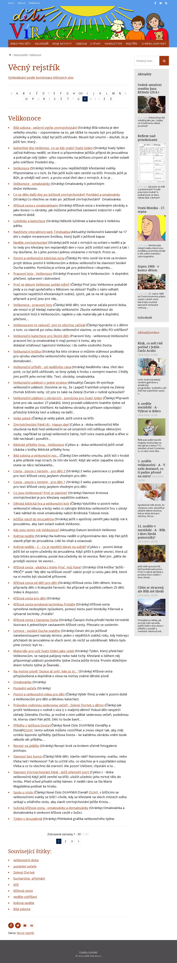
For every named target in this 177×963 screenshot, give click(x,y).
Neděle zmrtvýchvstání (30, 242)
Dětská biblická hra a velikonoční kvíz (41, 503)
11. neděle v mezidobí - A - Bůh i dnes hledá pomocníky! (151, 531)
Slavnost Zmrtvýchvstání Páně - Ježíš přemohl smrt (51, 772)
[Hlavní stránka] (10, 54)
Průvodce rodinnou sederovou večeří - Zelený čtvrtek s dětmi (58, 705)
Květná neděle (23, 536)
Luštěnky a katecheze (29, 221)
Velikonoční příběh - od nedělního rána (42, 367)
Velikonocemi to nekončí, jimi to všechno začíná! (49, 325)
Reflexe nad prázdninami (147, 138)
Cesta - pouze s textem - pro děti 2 (39, 471)
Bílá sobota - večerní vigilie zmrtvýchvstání (45, 127)
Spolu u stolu (23, 792)
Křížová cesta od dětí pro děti (35, 583)
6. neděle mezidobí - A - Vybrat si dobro (149, 407)
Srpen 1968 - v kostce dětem (148, 268)
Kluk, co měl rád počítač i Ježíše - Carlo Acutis (150, 347)
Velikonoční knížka (27, 351)
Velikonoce (35, 54)
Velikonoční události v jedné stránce (40, 382)
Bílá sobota (21, 909)
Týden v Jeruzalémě (27, 819)
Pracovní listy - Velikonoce (32, 274)
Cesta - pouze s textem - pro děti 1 (39, 482)
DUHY (28, 730)
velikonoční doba (26, 860)
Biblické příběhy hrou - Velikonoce (38, 445)
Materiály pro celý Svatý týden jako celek (43, 651)
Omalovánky (22, 682)
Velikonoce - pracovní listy (32, 305)
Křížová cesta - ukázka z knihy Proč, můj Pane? (47, 567)
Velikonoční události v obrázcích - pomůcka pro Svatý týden (57, 398)
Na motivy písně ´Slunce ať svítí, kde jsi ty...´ (45, 671)
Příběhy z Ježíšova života (31, 725)
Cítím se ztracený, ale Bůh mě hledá (151, 589)
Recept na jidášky (26, 746)
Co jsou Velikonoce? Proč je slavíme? (40, 493)
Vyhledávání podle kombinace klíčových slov (40, 77)
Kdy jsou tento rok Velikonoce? (36, 530)
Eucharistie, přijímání (29, 878)
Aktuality (144, 74)
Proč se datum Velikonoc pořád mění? (41, 284)
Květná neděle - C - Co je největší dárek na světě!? (49, 547)
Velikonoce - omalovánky (31, 184)
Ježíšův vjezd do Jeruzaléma (33, 519)
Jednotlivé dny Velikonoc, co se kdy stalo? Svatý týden (53, 148)
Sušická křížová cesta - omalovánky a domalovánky (50, 808)
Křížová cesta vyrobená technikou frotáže (44, 604)
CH (80, 93)
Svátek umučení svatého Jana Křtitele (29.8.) (150, 88)
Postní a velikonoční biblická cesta (38, 258)
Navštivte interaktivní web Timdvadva (41, 232)
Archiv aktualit (145, 317)
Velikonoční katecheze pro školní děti (41, 336)
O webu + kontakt (88, 952)
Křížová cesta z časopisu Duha (35, 620)
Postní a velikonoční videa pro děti (39, 694)
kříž (16, 885)
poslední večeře (24, 866)
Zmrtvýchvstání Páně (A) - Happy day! (41, 424)
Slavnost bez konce (27, 756)
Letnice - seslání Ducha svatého (36, 631)
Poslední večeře (24, 688)
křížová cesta (23, 891)
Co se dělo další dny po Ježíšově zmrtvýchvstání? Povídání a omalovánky (66, 194)
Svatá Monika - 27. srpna (151, 210)
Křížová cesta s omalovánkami (35, 205)
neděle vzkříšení (25, 897)
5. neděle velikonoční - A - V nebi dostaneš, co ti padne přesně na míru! (151, 468)
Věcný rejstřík (21, 54)
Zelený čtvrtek (24, 872)
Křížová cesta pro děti (29, 598)
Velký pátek (22, 418)
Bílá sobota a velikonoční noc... (36, 455)
